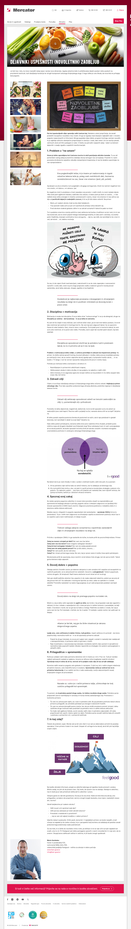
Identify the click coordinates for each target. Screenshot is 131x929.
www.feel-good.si (53, 850)
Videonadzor (82, 903)
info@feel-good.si (53, 852)
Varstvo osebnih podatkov (69, 903)
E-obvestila (56, 903)
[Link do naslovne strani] (21, 10)
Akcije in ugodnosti (14, 22)
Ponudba (52, 22)
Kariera (19, 903)
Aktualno (62, 22)
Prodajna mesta (39, 22)
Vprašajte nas (11, 903)
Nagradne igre (35, 903)
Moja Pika (118, 21)
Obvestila (26, 903)
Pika (70, 22)
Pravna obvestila (46, 903)
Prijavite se (106, 889)
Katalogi (27, 22)
